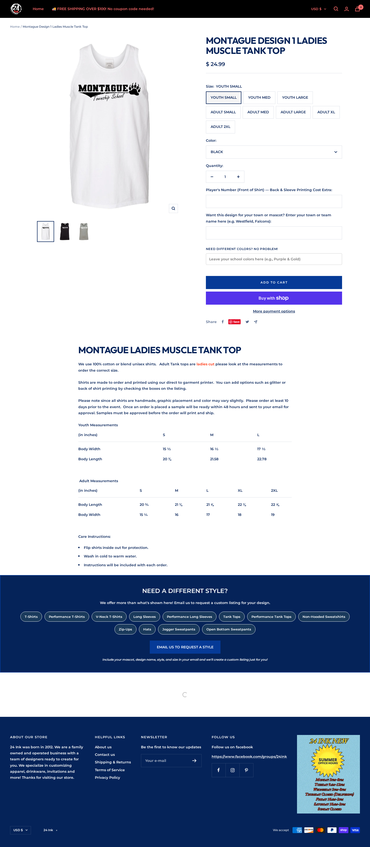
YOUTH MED (259, 97)
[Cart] (357, 9)
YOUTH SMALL (224, 97)
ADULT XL (326, 112)
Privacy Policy (107, 777)
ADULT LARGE (293, 112)
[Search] (336, 9)
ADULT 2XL (220, 126)
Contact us (105, 754)
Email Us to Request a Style (185, 647)
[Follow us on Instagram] (232, 770)
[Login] (346, 9)
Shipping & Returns (113, 762)
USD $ (316, 9)
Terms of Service (110, 770)
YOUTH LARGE (295, 97)
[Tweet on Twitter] (247, 322)
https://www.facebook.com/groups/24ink (249, 756)
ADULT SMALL (223, 112)
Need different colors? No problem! (242, 249)
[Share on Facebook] (223, 322)
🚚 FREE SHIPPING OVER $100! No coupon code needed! (103, 9)
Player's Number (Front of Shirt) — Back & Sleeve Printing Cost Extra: (269, 190)
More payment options (274, 311)
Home (38, 9)
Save (236, 322)
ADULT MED (258, 112)
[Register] (194, 760)
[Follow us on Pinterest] (246, 770)
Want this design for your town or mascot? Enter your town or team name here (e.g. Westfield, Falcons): (268, 218)
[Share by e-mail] (255, 322)
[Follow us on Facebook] (219, 770)
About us (103, 747)
